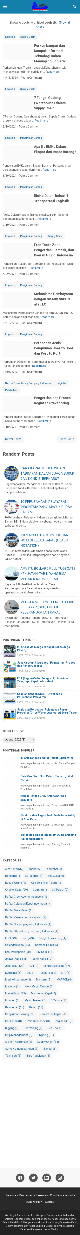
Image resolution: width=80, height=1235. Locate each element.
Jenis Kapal (42, 958)
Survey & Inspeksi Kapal (21, 1048)
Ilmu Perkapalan (18, 951)
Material (12, 986)
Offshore (58, 1000)
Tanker (50, 1048)
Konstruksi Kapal (56, 965)
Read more (53, 71)
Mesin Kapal (15, 993)
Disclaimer (26, 1195)
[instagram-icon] (60, 1178)
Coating (40, 889)
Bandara (12, 875)
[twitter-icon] (33, 1178)
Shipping (45, 1035)
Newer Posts (13, 439)
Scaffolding (33, 1028)
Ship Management (18, 1035)
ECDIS (11, 938)
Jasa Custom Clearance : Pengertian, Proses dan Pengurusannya (46, 664)
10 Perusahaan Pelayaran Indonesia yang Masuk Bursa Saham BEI (46, 507)
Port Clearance (38, 1021)
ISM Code (44, 951)
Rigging (11, 1028)
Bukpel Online (15, 882)
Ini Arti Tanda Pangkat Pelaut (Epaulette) (46, 757)
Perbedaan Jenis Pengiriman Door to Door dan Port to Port (53, 348)
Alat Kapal (14, 869)
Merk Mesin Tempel (39, 986)
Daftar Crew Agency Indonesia (26, 896)
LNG (31, 972)
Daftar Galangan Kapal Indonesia (27, 903)
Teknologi (13, 1055)
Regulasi (63, 1021)
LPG (65, 972)
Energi (28, 938)
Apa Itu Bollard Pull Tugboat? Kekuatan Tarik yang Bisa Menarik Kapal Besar (47, 573)
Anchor (35, 869)
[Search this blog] (74, 6)
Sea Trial (55, 1028)
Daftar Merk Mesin (18, 910)
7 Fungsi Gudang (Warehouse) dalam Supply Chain (50, 103)
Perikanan (13, 1021)
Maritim (43, 979)
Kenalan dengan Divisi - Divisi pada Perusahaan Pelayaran (39, 695)
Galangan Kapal (17, 944)
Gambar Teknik (46, 944)
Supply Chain (27, 36)
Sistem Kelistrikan (18, 1041)
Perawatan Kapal (53, 1014)
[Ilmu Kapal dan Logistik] (40, 7)
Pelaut (36, 1007)
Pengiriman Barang (31, 137)
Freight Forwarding (52, 938)
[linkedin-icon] (46, 1178)
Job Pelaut (14, 965)
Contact (50, 1201)
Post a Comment (31, 77)
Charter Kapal (16, 889)
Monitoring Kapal (43, 993)
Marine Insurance (18, 979)
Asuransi (54, 869)
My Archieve (35, 1000)
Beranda (11, 1195)
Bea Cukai (56, 875)
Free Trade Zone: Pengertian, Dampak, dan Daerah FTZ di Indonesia (54, 250)
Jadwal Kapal (16, 958)
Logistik (10, 36)
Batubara (33, 875)
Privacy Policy (33, 1201)
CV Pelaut (60, 889)
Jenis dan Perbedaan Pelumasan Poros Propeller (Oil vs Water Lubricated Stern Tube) (47, 711)
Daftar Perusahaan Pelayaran (25, 917)
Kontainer (13, 972)
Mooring (12, 1000)
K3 (34, 965)
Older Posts (66, 439)
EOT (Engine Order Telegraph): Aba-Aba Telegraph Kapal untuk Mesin (42, 680)
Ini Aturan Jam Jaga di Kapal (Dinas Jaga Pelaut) (43, 648)
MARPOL (64, 979)
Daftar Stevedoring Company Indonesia (28, 383)
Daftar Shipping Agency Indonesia (28, 924)
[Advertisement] (40, 1117)
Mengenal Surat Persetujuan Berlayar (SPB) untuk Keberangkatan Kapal (47, 607)
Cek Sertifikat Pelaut (46, 882)
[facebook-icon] (20, 1178)
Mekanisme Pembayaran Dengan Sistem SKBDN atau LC (53, 299)
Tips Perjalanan (38, 1055)
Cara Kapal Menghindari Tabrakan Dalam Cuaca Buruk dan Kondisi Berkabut (47, 473)
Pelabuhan (11, 390)
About (69, 1195)
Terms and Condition (49, 1195)
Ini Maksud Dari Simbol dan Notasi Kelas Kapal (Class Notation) (44, 540)
